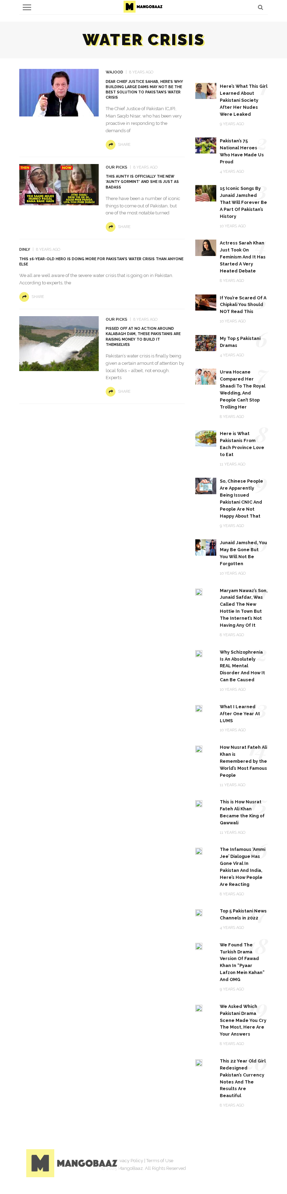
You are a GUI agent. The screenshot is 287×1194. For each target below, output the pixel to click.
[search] (260, 7)
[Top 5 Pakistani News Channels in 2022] (198, 912)
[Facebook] (201, 1162)
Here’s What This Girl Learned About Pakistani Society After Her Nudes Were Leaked (243, 100)
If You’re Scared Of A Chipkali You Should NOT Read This (243, 304)
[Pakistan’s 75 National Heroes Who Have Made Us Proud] (205, 145)
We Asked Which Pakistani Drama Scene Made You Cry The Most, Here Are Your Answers (243, 1020)
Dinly (24, 249)
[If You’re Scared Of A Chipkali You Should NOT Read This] (205, 302)
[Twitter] (219, 1162)
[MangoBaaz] (73, 1162)
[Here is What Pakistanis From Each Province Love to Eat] (205, 438)
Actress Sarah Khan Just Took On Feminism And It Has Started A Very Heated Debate (243, 256)
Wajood (114, 72)
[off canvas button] (27, 7)
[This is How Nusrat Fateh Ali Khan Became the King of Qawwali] (198, 803)
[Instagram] (236, 1162)
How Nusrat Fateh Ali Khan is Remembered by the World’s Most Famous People (243, 761)
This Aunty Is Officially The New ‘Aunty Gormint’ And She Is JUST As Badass (142, 181)
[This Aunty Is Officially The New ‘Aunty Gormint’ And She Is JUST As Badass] (59, 184)
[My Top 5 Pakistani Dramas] (205, 342)
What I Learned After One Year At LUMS (240, 713)
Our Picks (116, 167)
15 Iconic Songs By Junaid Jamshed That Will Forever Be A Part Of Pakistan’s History (243, 202)
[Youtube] (254, 1162)
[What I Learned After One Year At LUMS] (198, 708)
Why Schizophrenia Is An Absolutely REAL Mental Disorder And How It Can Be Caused (242, 666)
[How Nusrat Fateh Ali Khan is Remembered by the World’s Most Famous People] (198, 748)
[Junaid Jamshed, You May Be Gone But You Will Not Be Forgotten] (205, 547)
